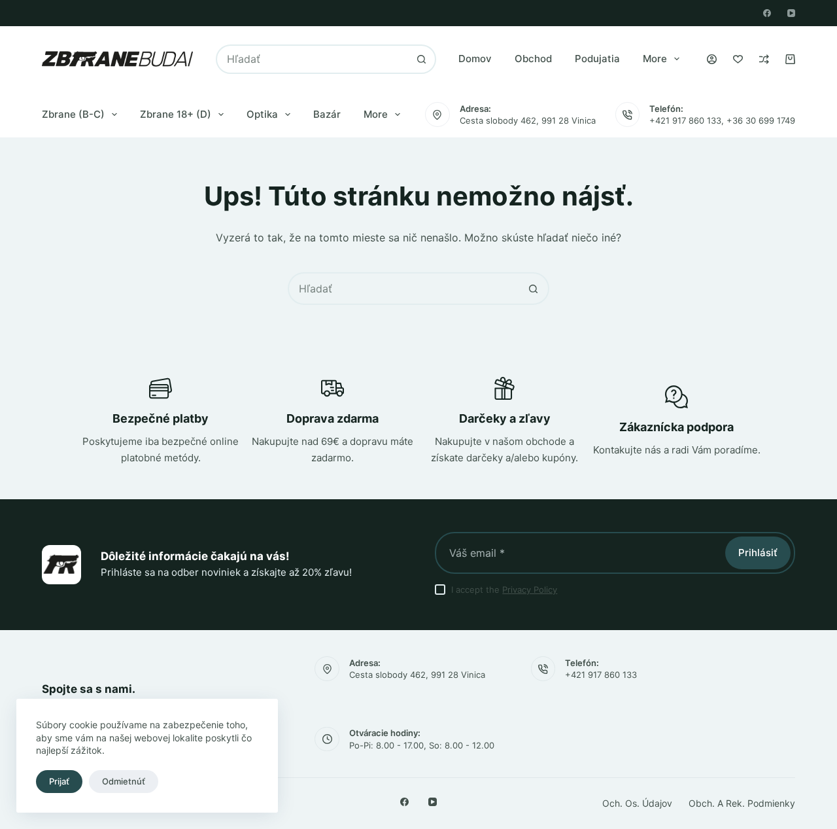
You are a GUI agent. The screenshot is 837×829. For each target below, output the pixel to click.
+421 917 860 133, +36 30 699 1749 (722, 120)
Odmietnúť (123, 781)
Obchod (533, 58)
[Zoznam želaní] (738, 59)
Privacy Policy (529, 589)
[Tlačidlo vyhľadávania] (421, 59)
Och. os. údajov (637, 803)
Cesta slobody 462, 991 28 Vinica (528, 120)
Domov (475, 58)
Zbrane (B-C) (73, 114)
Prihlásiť (757, 552)
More (655, 58)
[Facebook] (767, 13)
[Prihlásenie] (712, 59)
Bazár (327, 114)
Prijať (59, 781)
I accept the (504, 589)
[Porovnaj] (764, 59)
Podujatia (597, 58)
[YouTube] (791, 13)
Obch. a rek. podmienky (742, 803)
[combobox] (313, 59)
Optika (262, 114)
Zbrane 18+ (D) (175, 114)
